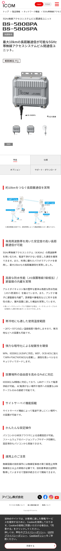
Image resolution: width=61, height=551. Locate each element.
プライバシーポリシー (34, 532)
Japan (39, 4)
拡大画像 (52, 116)
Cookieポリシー (38, 535)
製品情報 (16, 11)
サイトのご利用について (17, 505)
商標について (46, 505)
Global (47, 4)
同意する (30, 545)
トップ (6, 11)
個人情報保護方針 (33, 505)
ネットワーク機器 (31, 11)
